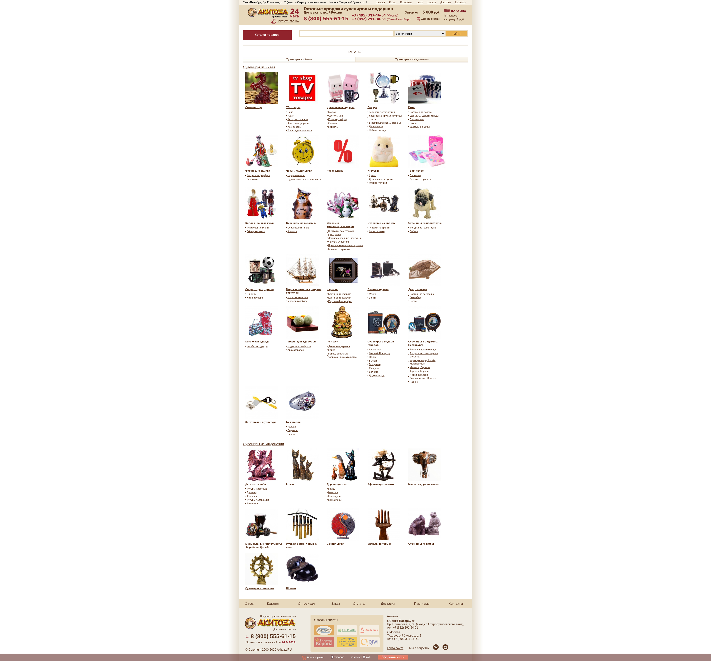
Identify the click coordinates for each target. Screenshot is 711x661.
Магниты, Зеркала (420, 367)
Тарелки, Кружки (419, 371)
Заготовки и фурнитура (260, 421)
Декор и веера (417, 289)
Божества (252, 503)
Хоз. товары (294, 126)
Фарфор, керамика (257, 170)
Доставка (445, 2)
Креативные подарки (341, 107)
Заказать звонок (288, 21)
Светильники (335, 115)
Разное (414, 381)
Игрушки (373, 170)
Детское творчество (421, 179)
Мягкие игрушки (378, 182)
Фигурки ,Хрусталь (339, 241)
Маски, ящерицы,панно (423, 484)
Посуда (372, 107)
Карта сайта (395, 648)
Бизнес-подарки (378, 289)
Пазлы (413, 123)
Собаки (414, 231)
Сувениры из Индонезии (412, 59)
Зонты (372, 297)
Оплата (432, 2)
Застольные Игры (420, 126)
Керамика (252, 179)
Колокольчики (377, 231)
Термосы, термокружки (382, 112)
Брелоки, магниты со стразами (345, 245)
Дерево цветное (337, 484)
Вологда (373, 371)
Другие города (377, 375)
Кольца (292, 426)
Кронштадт (375, 349)
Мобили (332, 112)
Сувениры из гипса (298, 227)
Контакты (460, 2)
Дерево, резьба (255, 484)
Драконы (251, 492)
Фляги (372, 294)
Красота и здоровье (299, 123)
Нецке (331, 350)
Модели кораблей (297, 301)
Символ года (253, 107)
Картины (332, 289)
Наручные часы (296, 175)
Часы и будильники (299, 170)
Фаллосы (252, 496)
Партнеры (422, 603)
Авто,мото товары (298, 119)
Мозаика (333, 492)
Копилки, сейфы (337, 119)
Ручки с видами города (423, 349)
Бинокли (251, 294)
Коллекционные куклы (260, 222)
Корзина (458, 11)
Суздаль (374, 368)
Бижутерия (293, 421)
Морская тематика (298, 297)
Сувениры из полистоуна (425, 222)
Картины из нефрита (339, 294)
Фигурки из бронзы (379, 227)
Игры (411, 107)
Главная (380, 2)
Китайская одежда (257, 341)
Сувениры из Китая (299, 59)
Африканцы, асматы (381, 484)
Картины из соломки (339, 297)
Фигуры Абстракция (258, 499)
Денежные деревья (339, 346)
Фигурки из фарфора (258, 175)
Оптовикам (406, 2)
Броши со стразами (339, 249)
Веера (413, 301)
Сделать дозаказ (430, 19)
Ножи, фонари (255, 297)
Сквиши (332, 123)
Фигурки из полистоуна (423, 227)
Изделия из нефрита (299, 346)
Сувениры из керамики (301, 222)
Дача (290, 112)
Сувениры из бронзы (381, 222)
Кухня (291, 115)
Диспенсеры (376, 126)
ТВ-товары (293, 107)
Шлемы (291, 588)
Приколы (333, 126)
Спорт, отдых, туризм (259, 289)
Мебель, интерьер (380, 543)
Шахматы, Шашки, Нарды (424, 115)
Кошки (290, 484)
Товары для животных (300, 130)
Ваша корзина (315, 657)
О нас (392, 2)
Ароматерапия (296, 350)
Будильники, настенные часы (304, 179)
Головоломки (417, 119)
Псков (372, 357)
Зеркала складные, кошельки (344, 238)
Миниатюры (334, 499)
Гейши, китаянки (256, 231)
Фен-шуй (332, 341)
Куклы (372, 175)
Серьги (291, 434)
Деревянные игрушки (381, 179)
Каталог (273, 603)
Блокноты (415, 175)
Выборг (373, 360)
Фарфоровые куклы (258, 227)
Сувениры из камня (421, 543)
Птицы (331, 488)
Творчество (416, 170)
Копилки (292, 231)
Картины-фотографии (340, 301)
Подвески (293, 430)
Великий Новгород (379, 353)
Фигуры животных (257, 488)
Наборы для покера (421, 112)
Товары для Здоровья (301, 341)
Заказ (420, 2)
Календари (334, 496)
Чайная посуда (377, 130)
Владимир (374, 364)
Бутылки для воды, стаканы (385, 122)
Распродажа (335, 170)
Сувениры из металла (259, 588)
